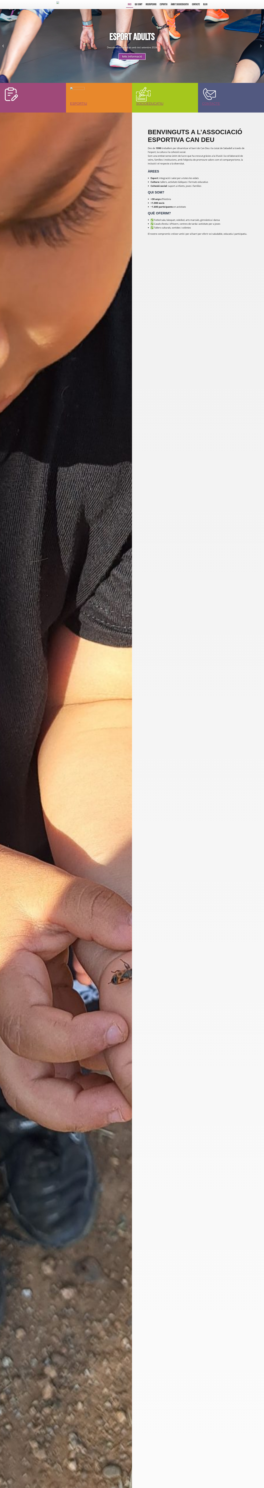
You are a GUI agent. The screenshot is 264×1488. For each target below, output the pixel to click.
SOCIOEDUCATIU (149, 103)
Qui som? (138, 4)
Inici (129, 4)
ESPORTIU (78, 103)
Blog (205, 4)
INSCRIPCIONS (16, 103)
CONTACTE (211, 103)
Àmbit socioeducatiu (180, 4)
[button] (3, 46)
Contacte (196, 4)
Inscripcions (151, 4)
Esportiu (163, 4)
